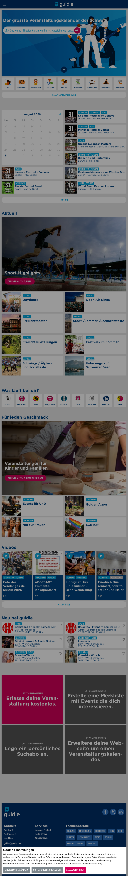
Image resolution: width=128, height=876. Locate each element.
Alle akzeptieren (75, 869)
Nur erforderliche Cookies (47, 869)
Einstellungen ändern (16, 869)
